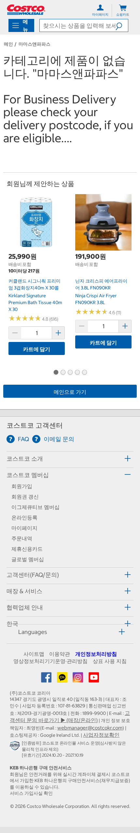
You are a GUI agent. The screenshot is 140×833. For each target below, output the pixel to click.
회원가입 (21, 486)
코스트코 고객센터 (35, 425)
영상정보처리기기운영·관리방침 (50, 661)
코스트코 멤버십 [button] (28, 475)
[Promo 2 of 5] (62, 373)
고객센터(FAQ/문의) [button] (33, 574)
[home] (26, 9)
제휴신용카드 (27, 549)
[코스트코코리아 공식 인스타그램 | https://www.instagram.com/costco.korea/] (78, 679)
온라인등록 (24, 517)
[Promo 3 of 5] (70, 373)
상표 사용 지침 (110, 661)
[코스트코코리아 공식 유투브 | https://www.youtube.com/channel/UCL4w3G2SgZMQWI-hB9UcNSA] (94, 679)
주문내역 (21, 538)
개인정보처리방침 (96, 654)
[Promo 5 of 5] (84, 373)
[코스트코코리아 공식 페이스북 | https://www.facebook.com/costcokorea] (47, 679)
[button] (122, 25)
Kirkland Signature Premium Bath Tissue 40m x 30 (35, 302)
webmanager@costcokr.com (89, 727)
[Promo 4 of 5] (77, 373)
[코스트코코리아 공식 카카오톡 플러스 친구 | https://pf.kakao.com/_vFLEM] (63, 679)
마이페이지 (24, 528)
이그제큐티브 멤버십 (35, 507)
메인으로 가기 (70, 392)
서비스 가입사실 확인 (31, 793)
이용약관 (59, 654)
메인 (8, 44)
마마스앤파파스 (34, 44)
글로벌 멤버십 (27, 559)
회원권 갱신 (25, 496)
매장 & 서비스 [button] (24, 591)
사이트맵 (33, 654)
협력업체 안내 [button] (25, 607)
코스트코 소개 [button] (25, 458)
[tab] (70, 458)
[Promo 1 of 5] (55, 373)
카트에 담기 (36, 349)
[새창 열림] (16, 747)
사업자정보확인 (101, 735)
